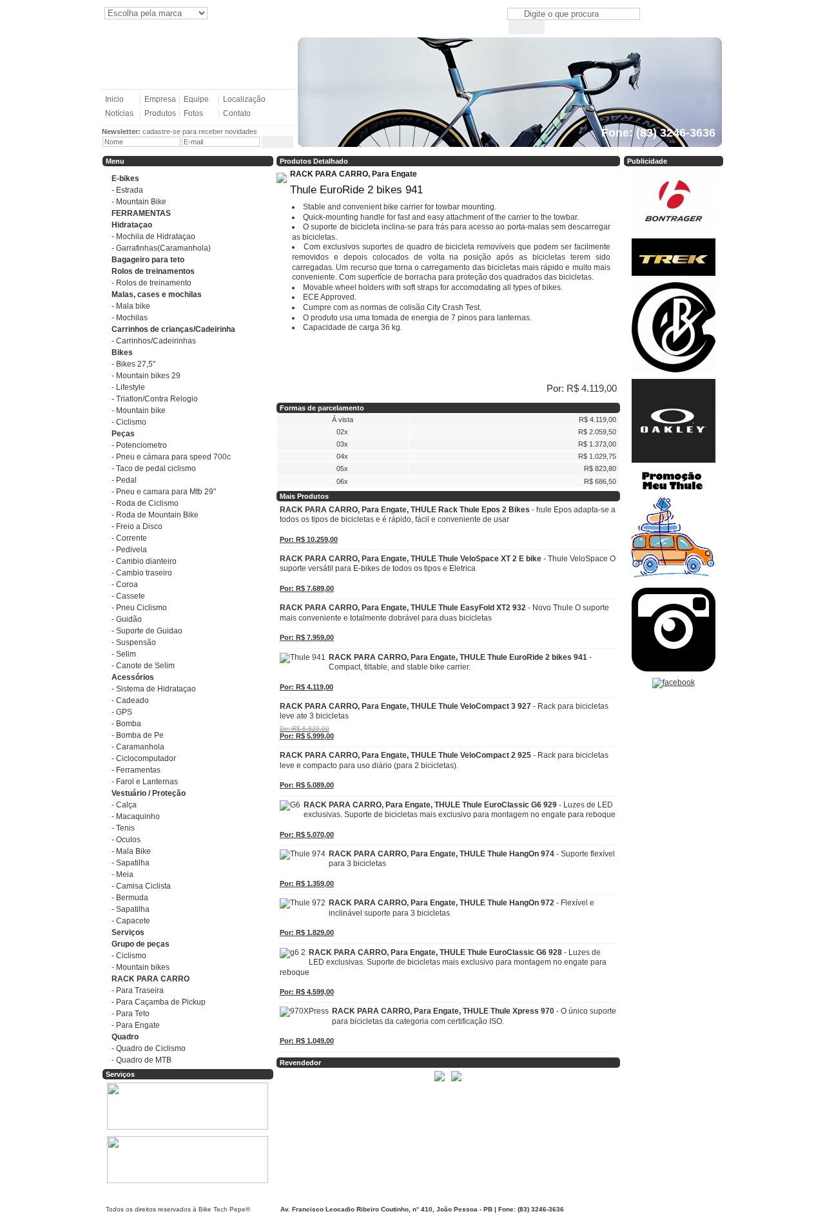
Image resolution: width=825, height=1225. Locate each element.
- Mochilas (130, 317)
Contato (237, 113)
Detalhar (299, 1079)
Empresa (160, 99)
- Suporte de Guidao (147, 630)
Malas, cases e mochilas (157, 294)
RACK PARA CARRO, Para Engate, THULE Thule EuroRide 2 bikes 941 (460, 662)
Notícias (119, 113)
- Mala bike (131, 306)
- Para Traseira (138, 990)
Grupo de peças (141, 944)
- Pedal (124, 480)
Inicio (114, 99)
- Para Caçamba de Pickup (159, 1002)
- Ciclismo (129, 422)
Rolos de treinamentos (153, 271)
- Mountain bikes (141, 967)
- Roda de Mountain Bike (155, 514)
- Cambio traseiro (142, 572)
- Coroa (125, 584)
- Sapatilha (131, 862)
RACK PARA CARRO (150, 978)
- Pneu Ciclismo (139, 607)
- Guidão (127, 619)
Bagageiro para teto (148, 259)
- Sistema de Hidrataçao (154, 688)
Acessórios (133, 677)
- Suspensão (134, 642)
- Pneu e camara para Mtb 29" (164, 491)
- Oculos (126, 839)
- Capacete (131, 920)
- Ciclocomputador (144, 758)
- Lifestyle (128, 387)
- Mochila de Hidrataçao (153, 236)
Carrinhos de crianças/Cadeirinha (173, 329)
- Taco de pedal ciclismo (154, 468)
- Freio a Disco (137, 526)
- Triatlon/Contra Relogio (155, 398)
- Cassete (128, 596)
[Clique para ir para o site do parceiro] (439, 1081)
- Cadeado (130, 700)
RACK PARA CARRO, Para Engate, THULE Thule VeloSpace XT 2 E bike (448, 564)
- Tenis (123, 828)
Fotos (193, 113)
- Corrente (129, 538)
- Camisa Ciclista (141, 886)
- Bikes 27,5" (133, 364)
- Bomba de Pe (138, 735)
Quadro (125, 1036)
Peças (123, 433)
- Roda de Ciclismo (145, 503)
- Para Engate (136, 1025)
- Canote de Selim (143, 665)
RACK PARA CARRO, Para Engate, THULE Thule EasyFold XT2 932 (444, 612)
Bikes (122, 352)
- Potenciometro (139, 445)
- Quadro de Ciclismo (149, 1048)
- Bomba (126, 723)
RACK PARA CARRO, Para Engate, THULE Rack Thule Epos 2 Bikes (448, 515)
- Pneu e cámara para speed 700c (171, 456)
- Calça (124, 804)
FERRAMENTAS (141, 213)
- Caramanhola (138, 746)
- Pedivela (129, 549)
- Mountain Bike (139, 201)
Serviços (128, 932)
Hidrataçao (132, 224)
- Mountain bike (139, 410)
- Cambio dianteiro (144, 561)
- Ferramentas (136, 770)
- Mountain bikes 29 (146, 375)
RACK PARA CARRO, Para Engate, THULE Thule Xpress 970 (474, 1016)
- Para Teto (131, 1013)
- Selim (124, 654)
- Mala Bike (131, 851)
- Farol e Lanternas (145, 781)
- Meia (122, 874)
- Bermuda (130, 897)
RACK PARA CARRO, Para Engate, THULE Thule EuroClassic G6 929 (460, 810)
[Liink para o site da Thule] (673, 581)
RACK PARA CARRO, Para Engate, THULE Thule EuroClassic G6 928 (443, 962)
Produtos (160, 113)
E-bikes (125, 178)
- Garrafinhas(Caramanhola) (161, 248)
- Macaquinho (136, 816)
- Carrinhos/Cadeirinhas (154, 340)
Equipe (196, 99)
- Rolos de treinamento (151, 282)
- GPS (122, 712)
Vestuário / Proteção (149, 793)
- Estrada (127, 190)
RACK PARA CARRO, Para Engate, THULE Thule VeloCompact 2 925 (444, 760)
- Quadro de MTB (141, 1060)
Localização (244, 99)
